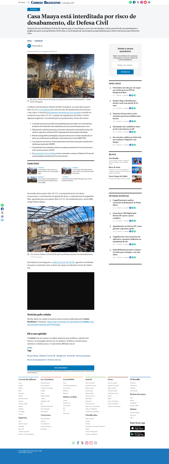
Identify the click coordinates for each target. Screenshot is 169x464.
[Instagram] (141, 3)
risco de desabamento (37, 360)
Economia (21, 393)
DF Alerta (133, 383)
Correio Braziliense (27, 379)
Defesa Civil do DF (48, 356)
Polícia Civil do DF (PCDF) (64, 262)
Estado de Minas (134, 412)
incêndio (71, 356)
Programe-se (66, 403)
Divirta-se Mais (70, 397)
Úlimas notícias (89, 393)
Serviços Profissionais (91, 431)
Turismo (20, 414)
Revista (132, 400)
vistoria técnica (55, 360)
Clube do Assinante (23, 431)
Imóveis (87, 421)
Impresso (22, 418)
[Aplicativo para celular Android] (137, 434)
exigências (62, 356)
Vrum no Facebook (113, 401)
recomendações (83, 356)
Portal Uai (133, 415)
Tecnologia (21, 411)
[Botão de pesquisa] (28, 2)
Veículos (87, 424)
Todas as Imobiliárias (91, 409)
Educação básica (45, 383)
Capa (19, 383)
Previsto (43, 421)
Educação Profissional (47, 406)
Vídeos (110, 396)
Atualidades (133, 403)
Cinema (65, 400)
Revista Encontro (138, 394)
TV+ (64, 411)
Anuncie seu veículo (113, 385)
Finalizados (44, 429)
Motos (109, 398)
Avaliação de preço (113, 393)
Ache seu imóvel (90, 383)
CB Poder (132, 388)
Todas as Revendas (113, 403)
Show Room (88, 398)
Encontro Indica (134, 405)
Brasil (20, 391)
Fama (64, 383)
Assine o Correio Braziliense (26, 434)
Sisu (42, 403)
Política (20, 388)
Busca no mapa (89, 388)
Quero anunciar (89, 418)
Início (29, 41)
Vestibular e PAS (45, 401)
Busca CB (21, 429)
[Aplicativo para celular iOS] (137, 428)
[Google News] (149, 3)
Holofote (20, 409)
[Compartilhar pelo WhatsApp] (135, 96)
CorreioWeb (68, 379)
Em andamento (45, 424)
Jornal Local (133, 385)
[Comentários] (2, 221)
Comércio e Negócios (91, 434)
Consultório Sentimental (70, 385)
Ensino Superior (45, 385)
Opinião (20, 406)
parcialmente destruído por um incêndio (64, 112)
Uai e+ (132, 418)
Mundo (20, 396)
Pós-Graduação (45, 409)
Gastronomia (66, 388)
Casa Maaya (45, 110)
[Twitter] (137, 3)
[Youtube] (145, 3)
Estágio (43, 391)
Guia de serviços (90, 396)
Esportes (20, 401)
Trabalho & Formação (47, 388)
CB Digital (21, 426)
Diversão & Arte (23, 398)
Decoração (88, 401)
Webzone (65, 391)
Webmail (65, 393)
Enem (42, 393)
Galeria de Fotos (90, 403)
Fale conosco (44, 411)
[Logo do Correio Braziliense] (46, 2)
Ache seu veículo (112, 383)
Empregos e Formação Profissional (95, 426)
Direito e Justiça (23, 424)
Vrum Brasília (134, 391)
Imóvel (88, 379)
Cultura (43, 398)
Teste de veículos (112, 391)
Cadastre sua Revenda (114, 406)
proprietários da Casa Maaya (45, 153)
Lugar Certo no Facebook (92, 406)
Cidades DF (68, 2)
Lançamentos (89, 391)
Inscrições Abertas (46, 426)
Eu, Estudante (47, 379)
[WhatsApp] (130, 3)
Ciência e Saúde (22, 403)
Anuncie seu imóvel (90, 385)
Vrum (110, 379)
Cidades (20, 385)
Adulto (87, 429)
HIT (64, 408)
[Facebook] (134, 3)
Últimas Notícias (45, 396)
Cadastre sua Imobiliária (92, 411)
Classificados (91, 415)
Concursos (46, 415)
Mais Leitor (66, 413)
